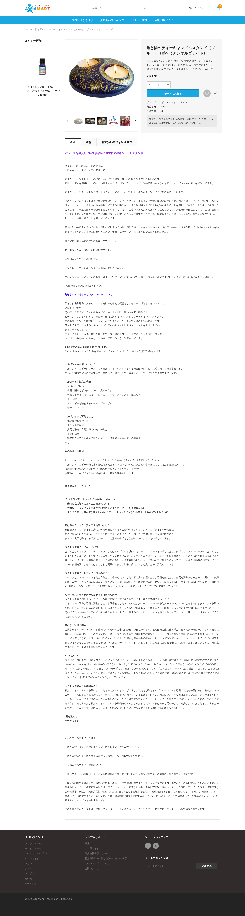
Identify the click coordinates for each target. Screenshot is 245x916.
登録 (191, 8)
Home (28, 29)
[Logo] (37, 8)
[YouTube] (156, 846)
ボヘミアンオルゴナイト (175, 102)
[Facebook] (148, 846)
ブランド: (152, 102)
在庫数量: (152, 111)
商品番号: (152, 106)
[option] (101, 76)
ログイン (199, 8)
